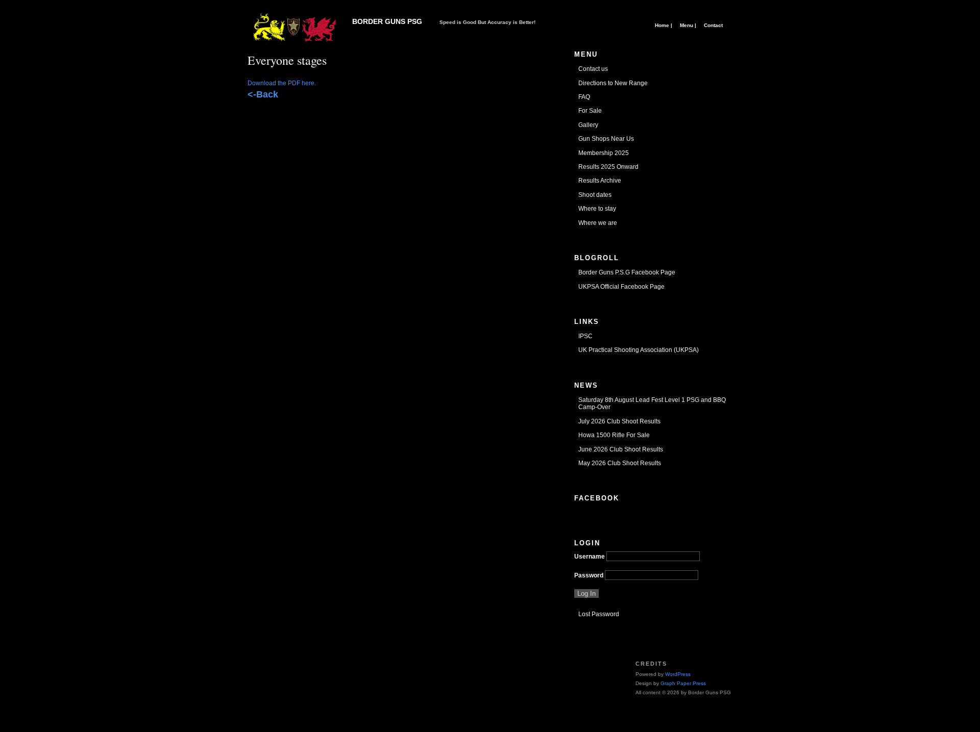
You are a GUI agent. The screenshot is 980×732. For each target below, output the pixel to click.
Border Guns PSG (387, 21)
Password (588, 575)
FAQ (584, 96)
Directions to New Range (613, 83)
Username (589, 556)
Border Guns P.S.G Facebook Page (626, 272)
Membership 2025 (603, 153)
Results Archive (599, 180)
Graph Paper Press (683, 683)
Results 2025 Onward (608, 166)
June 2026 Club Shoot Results (620, 449)
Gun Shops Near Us (606, 138)
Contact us (593, 68)
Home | (663, 25)
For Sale (590, 110)
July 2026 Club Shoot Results (619, 421)
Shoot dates (594, 194)
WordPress (678, 674)
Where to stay (597, 208)
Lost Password (598, 614)
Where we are (597, 222)
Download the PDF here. (282, 83)
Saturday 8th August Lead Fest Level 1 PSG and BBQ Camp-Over (652, 403)
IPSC (585, 336)
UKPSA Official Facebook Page (621, 286)
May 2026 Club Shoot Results (619, 463)
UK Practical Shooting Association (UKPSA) (638, 350)
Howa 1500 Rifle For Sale (614, 435)
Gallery (588, 125)
